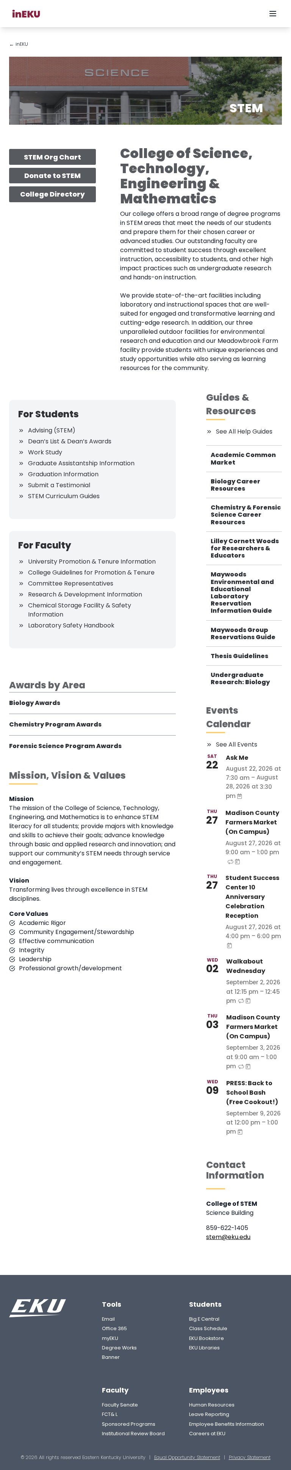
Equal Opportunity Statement (187, 1457)
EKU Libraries (204, 1348)
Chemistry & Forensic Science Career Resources (246, 515)
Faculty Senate (120, 1405)
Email (108, 1319)
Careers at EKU (207, 1433)
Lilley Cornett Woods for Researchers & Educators (245, 548)
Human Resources (212, 1405)
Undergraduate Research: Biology (240, 678)
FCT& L (109, 1414)
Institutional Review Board (133, 1433)
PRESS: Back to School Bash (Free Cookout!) (252, 1092)
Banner (111, 1357)
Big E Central (204, 1319)
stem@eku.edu (228, 1237)
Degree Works (119, 1348)
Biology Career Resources (235, 485)
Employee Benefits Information (226, 1424)
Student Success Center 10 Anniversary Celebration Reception (252, 897)
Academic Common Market (243, 458)
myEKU (110, 1338)
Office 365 (114, 1328)
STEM (246, 107)
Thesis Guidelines (239, 656)
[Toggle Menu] (273, 14)
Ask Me (237, 757)
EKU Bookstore (206, 1338)
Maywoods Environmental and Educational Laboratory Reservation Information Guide (242, 592)
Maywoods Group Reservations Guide (243, 633)
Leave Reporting (209, 1414)
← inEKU (18, 44)
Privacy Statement (250, 1457)
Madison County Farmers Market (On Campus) (252, 822)
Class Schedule (208, 1328)
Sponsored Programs (128, 1424)
